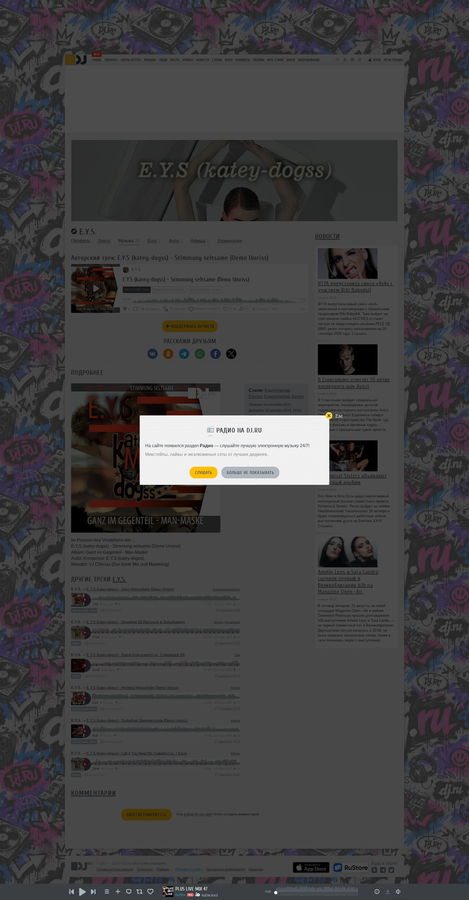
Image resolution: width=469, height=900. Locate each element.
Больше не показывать (250, 472)
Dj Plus (180, 895)
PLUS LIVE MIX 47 (191, 889)
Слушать (203, 472)
